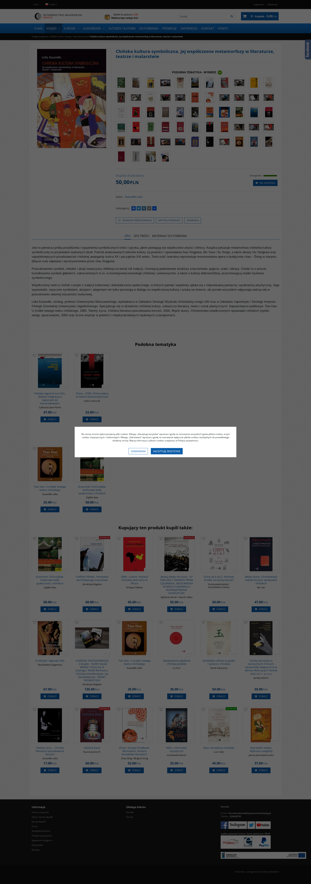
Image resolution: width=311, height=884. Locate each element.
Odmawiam (138, 451)
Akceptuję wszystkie (166, 451)
